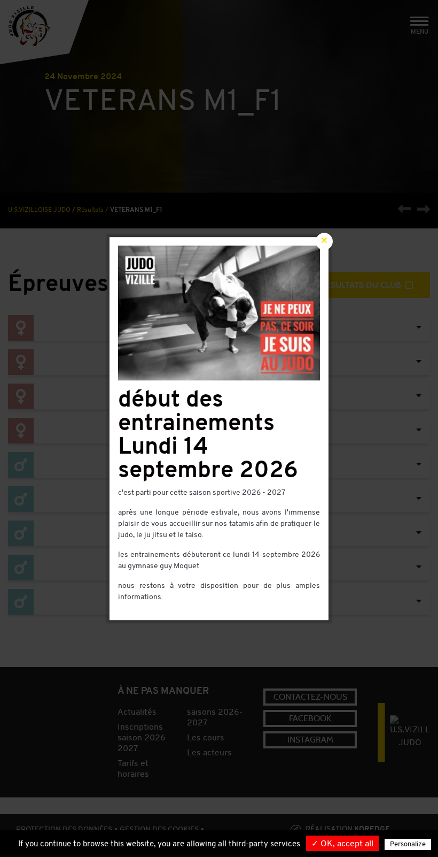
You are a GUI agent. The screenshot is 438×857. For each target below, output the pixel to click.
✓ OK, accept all (342, 844)
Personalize (408, 844)
